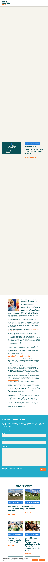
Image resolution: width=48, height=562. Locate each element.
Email (4, 440)
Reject (42, 559)
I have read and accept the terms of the (12, 469)
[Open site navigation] (45, 3)
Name (4, 433)
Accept (35, 559)
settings (6, 560)
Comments (5, 446)
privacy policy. (11, 469)
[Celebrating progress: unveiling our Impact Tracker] (11, 148)
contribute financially (13, 380)
